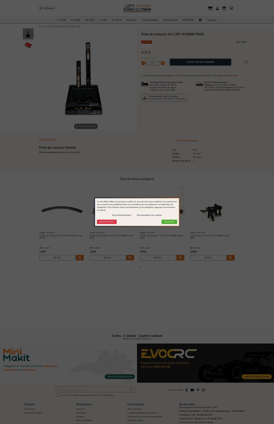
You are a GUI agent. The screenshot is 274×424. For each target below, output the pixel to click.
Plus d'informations (121, 215)
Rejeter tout (106, 221)
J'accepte (169, 221)
